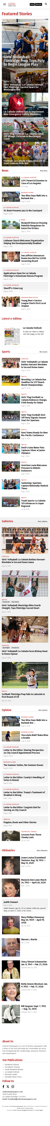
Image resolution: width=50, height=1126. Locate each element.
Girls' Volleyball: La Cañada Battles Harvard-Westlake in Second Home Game (34, 365)
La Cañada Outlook (28, 177)
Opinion (6, 710)
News (6, 109)
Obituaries (8, 850)
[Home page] (12, 4)
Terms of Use (20, 1108)
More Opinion (43, 710)
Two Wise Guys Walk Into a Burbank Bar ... (34, 197)
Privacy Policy (29, 1108)
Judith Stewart (11, 902)
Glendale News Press (29, 297)
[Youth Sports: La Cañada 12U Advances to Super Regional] (11, 502)
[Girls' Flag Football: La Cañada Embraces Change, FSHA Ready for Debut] (11, 398)
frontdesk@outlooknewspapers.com (22, 1099)
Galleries (25, 359)
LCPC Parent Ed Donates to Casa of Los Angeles (34, 182)
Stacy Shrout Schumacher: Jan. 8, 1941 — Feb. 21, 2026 (34, 963)
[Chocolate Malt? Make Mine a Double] (11, 736)
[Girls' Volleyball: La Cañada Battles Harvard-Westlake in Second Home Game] (11, 363)
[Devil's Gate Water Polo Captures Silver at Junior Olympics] (11, 449)
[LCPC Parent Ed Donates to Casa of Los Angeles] (11, 182)
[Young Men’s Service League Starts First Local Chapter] (11, 301)
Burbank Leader (27, 192)
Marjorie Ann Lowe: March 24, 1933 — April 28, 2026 (33, 881)
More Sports (43, 352)
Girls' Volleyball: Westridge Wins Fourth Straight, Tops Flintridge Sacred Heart (21, 606)
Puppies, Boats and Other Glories (20, 822)
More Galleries (42, 521)
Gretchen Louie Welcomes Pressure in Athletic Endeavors (34, 468)
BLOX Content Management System (23, 1110)
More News (43, 171)
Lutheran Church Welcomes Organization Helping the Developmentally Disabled (24, 242)
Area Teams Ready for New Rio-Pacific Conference (34, 434)
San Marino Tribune (28, 831)
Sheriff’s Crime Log (13, 288)
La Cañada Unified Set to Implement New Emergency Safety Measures (24, 113)
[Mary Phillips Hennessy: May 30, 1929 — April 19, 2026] (11, 925)
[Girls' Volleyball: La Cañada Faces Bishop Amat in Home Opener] (25, 629)
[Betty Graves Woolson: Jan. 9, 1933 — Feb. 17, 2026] (11, 992)
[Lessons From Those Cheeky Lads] (11, 836)
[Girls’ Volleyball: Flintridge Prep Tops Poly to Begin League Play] (25, 42)
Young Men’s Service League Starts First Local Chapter (33, 303)
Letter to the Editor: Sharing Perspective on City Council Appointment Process (24, 751)
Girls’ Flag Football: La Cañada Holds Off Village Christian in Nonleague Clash (24, 136)
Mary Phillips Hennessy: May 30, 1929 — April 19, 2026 (32, 920)
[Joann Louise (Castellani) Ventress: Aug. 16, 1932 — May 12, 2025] (11, 865)
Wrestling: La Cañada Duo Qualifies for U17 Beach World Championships (33, 382)
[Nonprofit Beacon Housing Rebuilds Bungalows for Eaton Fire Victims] (11, 224)
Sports (6, 53)
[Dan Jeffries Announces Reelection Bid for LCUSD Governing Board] (11, 257)
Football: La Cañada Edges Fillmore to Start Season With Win (24, 162)
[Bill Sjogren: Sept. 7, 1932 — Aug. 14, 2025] (11, 1014)
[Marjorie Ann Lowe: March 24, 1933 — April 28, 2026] (11, 888)
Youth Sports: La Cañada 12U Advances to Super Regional (33, 503)
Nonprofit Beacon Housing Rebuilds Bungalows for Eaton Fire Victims (34, 226)
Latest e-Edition (11, 318)
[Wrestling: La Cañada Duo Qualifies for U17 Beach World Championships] (11, 380)
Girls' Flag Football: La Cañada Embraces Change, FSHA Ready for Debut (34, 400)
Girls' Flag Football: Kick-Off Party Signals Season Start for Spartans (33, 418)
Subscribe (38, 4)
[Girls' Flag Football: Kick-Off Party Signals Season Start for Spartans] (11, 416)
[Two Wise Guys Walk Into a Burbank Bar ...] (11, 197)
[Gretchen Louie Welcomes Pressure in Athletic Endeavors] (11, 466)
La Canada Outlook (32, 328)
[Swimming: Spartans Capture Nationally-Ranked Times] (11, 484)
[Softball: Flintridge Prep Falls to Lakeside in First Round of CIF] (25, 675)
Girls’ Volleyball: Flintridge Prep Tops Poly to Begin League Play (24, 61)
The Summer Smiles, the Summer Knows (23, 765)
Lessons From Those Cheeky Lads (31, 836)
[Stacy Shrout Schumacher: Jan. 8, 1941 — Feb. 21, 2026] (11, 969)
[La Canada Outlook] (12, 340)
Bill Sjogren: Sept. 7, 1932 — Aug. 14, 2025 (33, 1007)
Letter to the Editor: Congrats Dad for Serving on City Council (22, 808)
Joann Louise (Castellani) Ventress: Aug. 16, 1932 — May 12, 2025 (33, 860)
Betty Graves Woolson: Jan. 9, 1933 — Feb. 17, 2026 (34, 985)
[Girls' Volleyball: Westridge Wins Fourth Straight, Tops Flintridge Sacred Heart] (25, 583)
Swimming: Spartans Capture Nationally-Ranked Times (34, 486)
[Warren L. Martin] (11, 947)
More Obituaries (42, 850)
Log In (32, 4)
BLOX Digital (39, 1110)
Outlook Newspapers (17, 1106)
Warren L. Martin (29, 939)
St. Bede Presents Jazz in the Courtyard (23, 210)
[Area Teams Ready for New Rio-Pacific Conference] (11, 434)
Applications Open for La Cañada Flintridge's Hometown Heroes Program (23, 274)
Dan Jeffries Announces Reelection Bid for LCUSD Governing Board (33, 258)
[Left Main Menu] (4, 4)
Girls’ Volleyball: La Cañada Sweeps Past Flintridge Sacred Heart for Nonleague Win (23, 87)
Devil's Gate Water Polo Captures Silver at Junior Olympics (33, 450)
